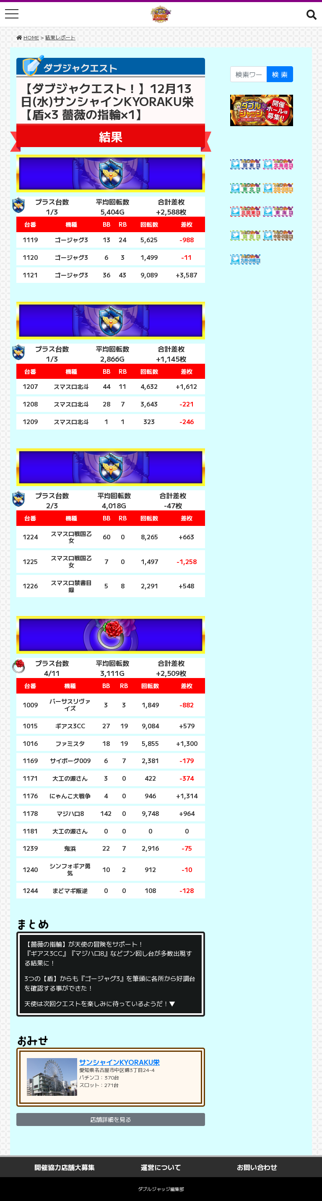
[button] (311, 14)
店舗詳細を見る (110, 1119)
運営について (161, 1167)
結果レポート (60, 37)
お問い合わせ (257, 1167)
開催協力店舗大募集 (64, 1167)
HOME (31, 37)
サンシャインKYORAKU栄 (119, 1062)
